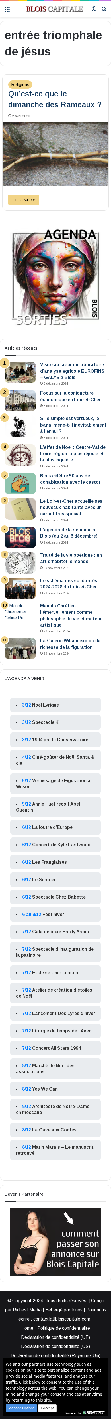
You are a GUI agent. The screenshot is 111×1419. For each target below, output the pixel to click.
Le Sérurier (44, 879)
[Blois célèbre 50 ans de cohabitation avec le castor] (20, 483)
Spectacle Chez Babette (59, 897)
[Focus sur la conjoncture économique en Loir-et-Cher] (20, 400)
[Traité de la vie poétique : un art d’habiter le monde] (20, 563)
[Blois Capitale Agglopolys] (50, 9)
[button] (21, 1408)
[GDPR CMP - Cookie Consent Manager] (94, 1413)
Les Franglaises (49, 862)
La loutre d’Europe (52, 827)
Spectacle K (45, 722)
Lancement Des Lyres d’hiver (63, 1013)
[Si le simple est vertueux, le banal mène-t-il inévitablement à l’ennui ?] (20, 426)
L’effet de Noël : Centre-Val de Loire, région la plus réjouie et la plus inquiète (73, 454)
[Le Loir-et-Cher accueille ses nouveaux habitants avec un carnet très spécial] (20, 509)
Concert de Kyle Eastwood (61, 844)
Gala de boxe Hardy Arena (60, 931)
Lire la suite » (24, 199)
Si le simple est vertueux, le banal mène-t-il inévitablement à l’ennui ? (73, 425)
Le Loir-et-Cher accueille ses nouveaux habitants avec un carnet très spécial (71, 507)
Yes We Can (45, 1089)
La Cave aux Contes (54, 1129)
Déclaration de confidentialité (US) (55, 1346)
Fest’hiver (53, 914)
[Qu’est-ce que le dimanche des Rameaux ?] (55, 154)
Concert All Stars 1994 (56, 1048)
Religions (20, 84)
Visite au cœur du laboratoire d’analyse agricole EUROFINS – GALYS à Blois (72, 371)
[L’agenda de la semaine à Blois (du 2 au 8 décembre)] (20, 537)
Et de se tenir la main (55, 972)
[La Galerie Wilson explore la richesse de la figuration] (20, 648)
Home (27, 1328)
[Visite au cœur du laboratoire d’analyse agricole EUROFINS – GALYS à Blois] (20, 372)
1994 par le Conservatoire (60, 739)
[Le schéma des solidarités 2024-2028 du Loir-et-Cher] (20, 588)
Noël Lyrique (45, 705)
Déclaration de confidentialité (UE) (55, 1337)
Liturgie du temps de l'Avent (62, 1030)
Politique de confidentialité (63, 1328)
